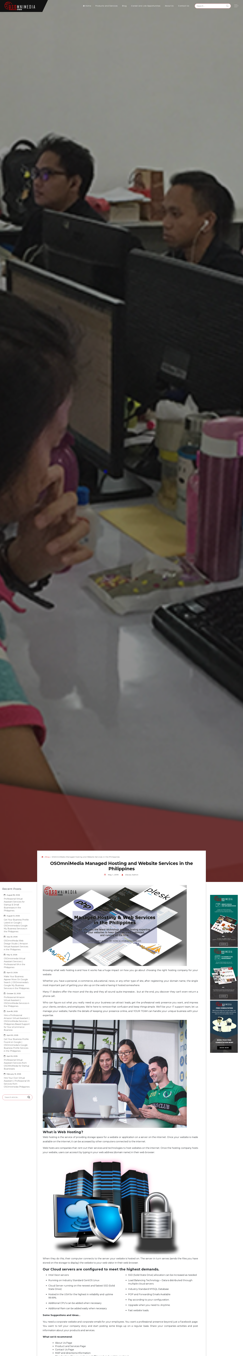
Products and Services (106, 6)
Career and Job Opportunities (145, 6)
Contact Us (183, 6)
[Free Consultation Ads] (224, 1026)
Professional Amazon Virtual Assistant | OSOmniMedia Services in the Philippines (16, 1001)
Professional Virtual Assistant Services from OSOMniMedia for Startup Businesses (16, 1064)
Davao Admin (131, 875)
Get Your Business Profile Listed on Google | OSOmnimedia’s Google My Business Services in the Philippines (16, 925)
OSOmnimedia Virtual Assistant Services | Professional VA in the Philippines (14, 963)
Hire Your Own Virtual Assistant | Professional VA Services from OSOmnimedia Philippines (17, 1082)
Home (88, 6)
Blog (124, 6)
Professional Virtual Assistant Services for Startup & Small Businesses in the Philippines (14, 905)
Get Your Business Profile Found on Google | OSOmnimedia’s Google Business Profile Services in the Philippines (16, 1045)
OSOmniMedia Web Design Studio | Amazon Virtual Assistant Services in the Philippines (16, 945)
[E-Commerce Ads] (224, 973)
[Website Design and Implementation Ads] (224, 920)
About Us (169, 6)
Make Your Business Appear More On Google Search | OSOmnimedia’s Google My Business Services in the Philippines (16, 982)
